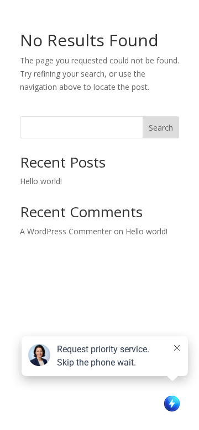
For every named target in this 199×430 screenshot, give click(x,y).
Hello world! (41, 181)
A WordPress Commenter (66, 231)
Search (161, 127)
